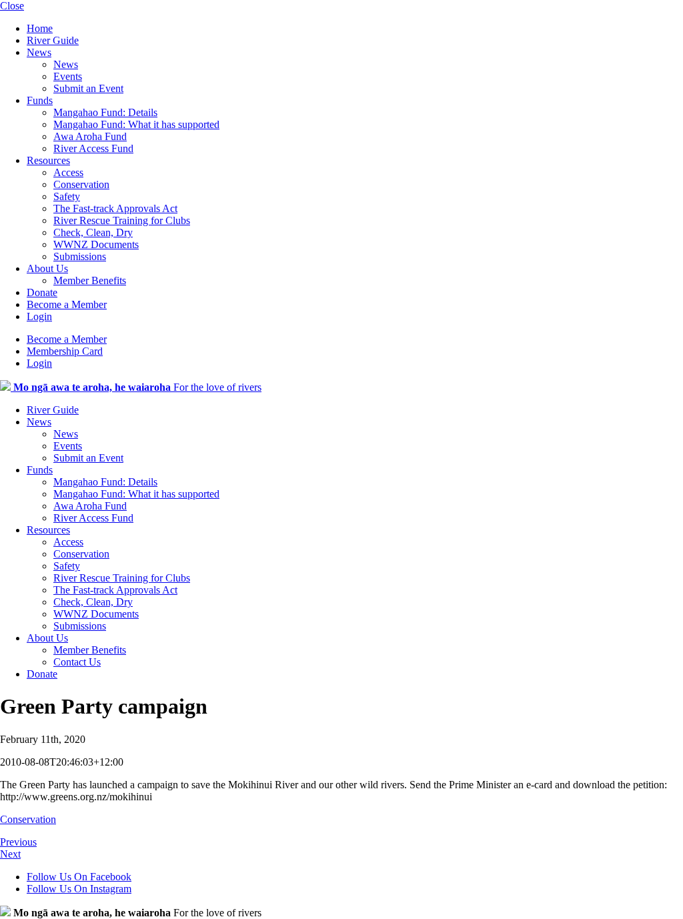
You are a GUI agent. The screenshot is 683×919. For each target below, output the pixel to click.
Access (68, 172)
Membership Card (65, 351)
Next (10, 854)
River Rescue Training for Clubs (121, 220)
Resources (48, 160)
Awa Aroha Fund (90, 136)
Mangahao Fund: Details (105, 112)
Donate (42, 292)
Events (67, 76)
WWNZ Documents (96, 244)
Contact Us (77, 662)
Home (40, 28)
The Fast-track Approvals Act (115, 208)
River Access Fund (93, 148)
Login (39, 316)
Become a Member (67, 304)
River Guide (53, 40)
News (39, 52)
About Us (47, 268)
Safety (66, 196)
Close (12, 5)
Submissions (79, 256)
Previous (18, 842)
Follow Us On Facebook (79, 876)
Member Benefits (89, 280)
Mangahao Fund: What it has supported (136, 124)
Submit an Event (88, 88)
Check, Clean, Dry (93, 232)
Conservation (81, 184)
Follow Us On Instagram (79, 888)
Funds (40, 100)
